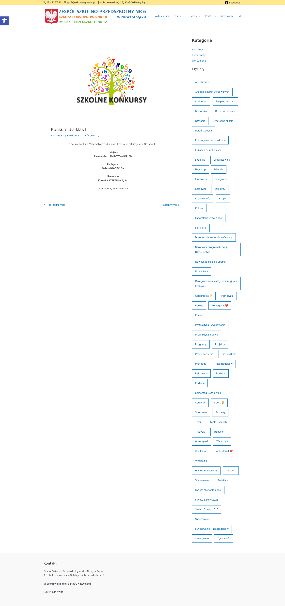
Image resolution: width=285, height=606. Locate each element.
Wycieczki (201, 460)
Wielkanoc (201, 451)
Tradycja (200, 431)
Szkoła (177, 16)
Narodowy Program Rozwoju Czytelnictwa (211, 249)
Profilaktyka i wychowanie (210, 324)
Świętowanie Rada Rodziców (212, 528)
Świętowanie (202, 519)
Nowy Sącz (201, 271)
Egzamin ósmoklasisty (208, 150)
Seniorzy (200, 402)
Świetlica (222, 480)
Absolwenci (202, 82)
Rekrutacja (201, 373)
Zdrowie (231, 470)
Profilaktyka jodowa (206, 334)
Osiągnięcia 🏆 (203, 295)
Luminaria (200, 227)
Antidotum (201, 101)
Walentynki (201, 441)
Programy (200, 344)
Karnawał (200, 188)
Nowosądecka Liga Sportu (210, 261)
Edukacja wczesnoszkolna (210, 140)
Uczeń (193, 16)
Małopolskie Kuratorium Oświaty (214, 237)
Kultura (199, 208)
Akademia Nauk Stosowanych (212, 91)
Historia (218, 169)
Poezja (199, 305)
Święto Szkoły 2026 (206, 509)
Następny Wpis (171, 205)
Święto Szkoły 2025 (206, 499)
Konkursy (93, 135)
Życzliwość (223, 538)
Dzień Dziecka (203, 130)
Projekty (220, 344)
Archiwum (227, 16)
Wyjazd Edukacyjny (206, 470)
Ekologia (200, 159)
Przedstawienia (204, 354)
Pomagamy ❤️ (220, 305)
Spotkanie (201, 412)
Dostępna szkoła (223, 120)
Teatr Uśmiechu (219, 422)
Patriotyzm (227, 295)
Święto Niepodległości (208, 489)
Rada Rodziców (224, 363)
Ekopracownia (222, 159)
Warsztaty (222, 441)
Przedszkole (229, 354)
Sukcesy (220, 412)
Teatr (198, 422)
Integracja (221, 179)
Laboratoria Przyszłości (208, 217)
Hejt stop (200, 169)
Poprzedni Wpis (54, 205)
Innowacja (201, 179)
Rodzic (209, 16)
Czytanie (200, 120)
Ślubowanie (202, 480)
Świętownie (202, 538)
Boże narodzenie (225, 111)
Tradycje (219, 431)
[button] (183, 16)
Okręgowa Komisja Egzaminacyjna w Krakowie (216, 284)
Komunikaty (199, 55)
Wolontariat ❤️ (224, 451)
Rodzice (220, 373)
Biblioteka (201, 111)
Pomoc (199, 315)
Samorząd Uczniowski (208, 392)
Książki (223, 198)
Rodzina (200, 383)
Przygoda (200, 363)
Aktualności (162, 16)
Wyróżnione (199, 60)
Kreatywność (202, 198)
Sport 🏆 (219, 402)
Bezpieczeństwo (225, 101)
